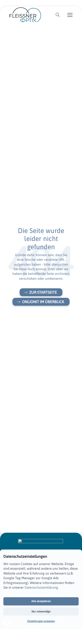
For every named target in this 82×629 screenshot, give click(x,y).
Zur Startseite (43, 292)
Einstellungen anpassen (41, 621)
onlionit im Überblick (43, 301)
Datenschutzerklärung (41, 587)
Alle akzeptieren (41, 601)
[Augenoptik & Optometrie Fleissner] (25, 14)
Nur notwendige (41, 611)
